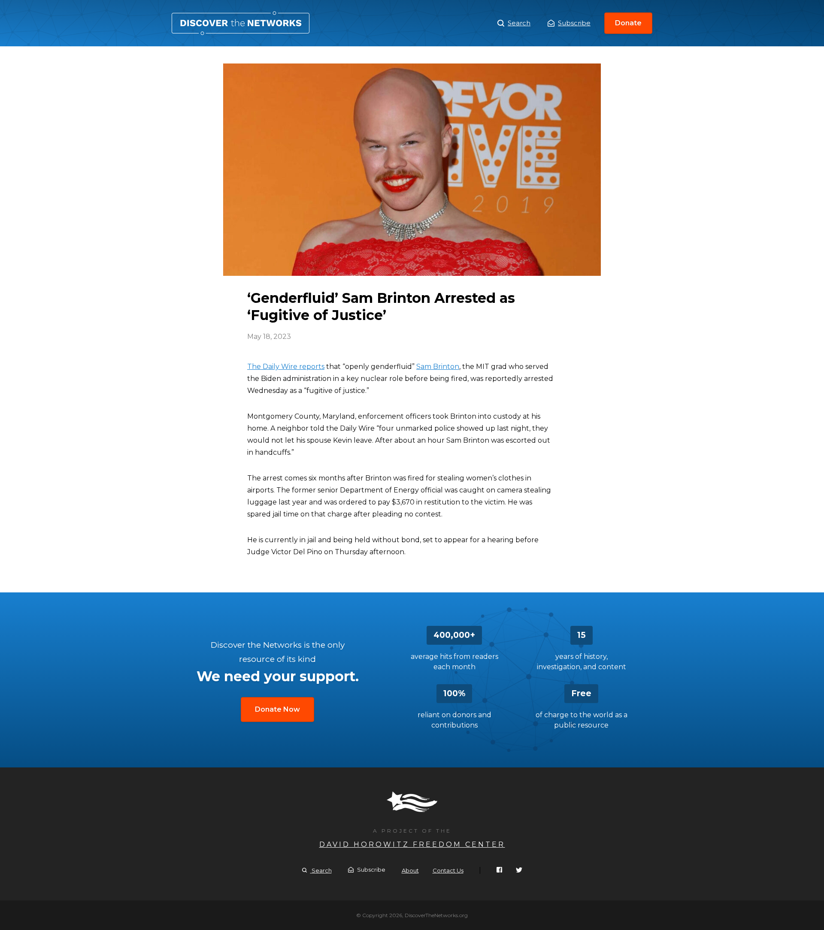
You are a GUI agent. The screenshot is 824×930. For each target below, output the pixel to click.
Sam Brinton (437, 366)
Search (519, 23)
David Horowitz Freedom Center (412, 844)
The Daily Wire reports (285, 366)
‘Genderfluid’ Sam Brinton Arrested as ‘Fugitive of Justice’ (240, 23)
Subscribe (574, 23)
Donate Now (277, 709)
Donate (628, 23)
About (410, 870)
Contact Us (448, 870)
